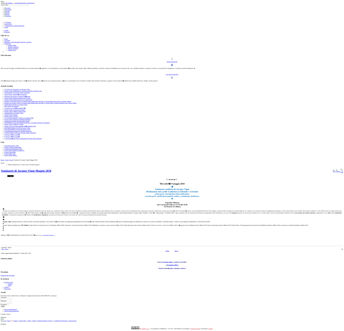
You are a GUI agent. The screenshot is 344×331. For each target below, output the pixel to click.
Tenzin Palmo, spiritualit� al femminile (15, 94)
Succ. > (177, 251)
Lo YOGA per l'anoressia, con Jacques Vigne (17, 89)
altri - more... (5, 249)
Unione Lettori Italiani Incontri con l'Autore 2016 (18, 100)
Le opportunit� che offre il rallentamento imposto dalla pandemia (23, 138)
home (8, 321)
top (5, 321)
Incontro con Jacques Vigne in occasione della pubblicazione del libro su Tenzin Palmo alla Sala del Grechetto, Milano (37, 101)
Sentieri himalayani (172, 62)
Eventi (7, 160)
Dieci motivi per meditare (11, 106)
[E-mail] (342, 172)
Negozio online (167, 262)
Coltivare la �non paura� (12, 134)
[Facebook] (7, 9)
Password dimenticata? (10, 309)
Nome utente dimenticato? (11, 311)
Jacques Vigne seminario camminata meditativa (17, 119)
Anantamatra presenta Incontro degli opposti (16, 121)
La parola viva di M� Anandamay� (15, 108)
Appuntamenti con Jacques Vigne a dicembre (17, 92)
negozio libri (22, 321)
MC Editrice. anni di (20, 3)
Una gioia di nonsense (172, 74)
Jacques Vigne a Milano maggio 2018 (15, 111)
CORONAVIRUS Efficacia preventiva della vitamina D (20, 133)
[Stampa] (338, 171)
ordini (29, 321)
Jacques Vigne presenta (10, 114)
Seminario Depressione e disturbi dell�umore (17, 96)
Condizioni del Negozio (60, 321)
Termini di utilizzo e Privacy (45, 321)
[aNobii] (7, 13)
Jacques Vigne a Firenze (11, 116)
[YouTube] (7, 16)
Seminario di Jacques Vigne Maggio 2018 (26, 170)
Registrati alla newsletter (8, 275)
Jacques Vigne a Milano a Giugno (13, 124)
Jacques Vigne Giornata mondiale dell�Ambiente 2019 (20, 126)
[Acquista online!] (172, 264)
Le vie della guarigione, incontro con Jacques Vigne (19, 118)
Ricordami (4, 304)
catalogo (15, 321)
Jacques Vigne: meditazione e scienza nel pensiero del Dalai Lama (23, 91)
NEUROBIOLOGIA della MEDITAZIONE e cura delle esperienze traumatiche (27, 123)
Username (3, 297)
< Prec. (167, 251)
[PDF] (334, 171)
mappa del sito (72, 321)
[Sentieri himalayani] (172, 65)
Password (3, 301)
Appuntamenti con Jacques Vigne (13, 113)
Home (2, 160)
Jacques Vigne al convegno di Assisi (14, 110)
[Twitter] (7, 11)
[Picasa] (6, 14)
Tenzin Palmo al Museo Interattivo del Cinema (17, 98)
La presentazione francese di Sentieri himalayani (18, 131)
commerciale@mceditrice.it (48, 235)
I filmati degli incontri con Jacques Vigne (15, 104)
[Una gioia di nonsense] (172, 78)
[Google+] (7, 8)
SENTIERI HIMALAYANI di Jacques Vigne (17, 128)
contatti (34, 321)
